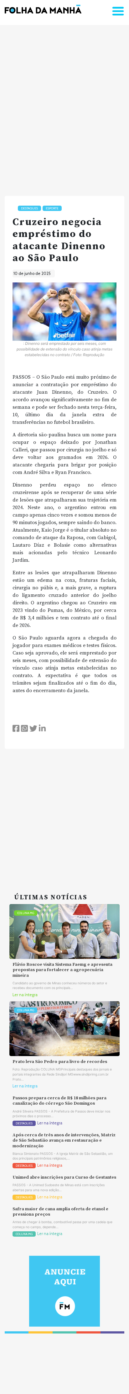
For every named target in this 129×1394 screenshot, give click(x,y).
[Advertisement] (64, 107)
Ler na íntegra (25, 994)
